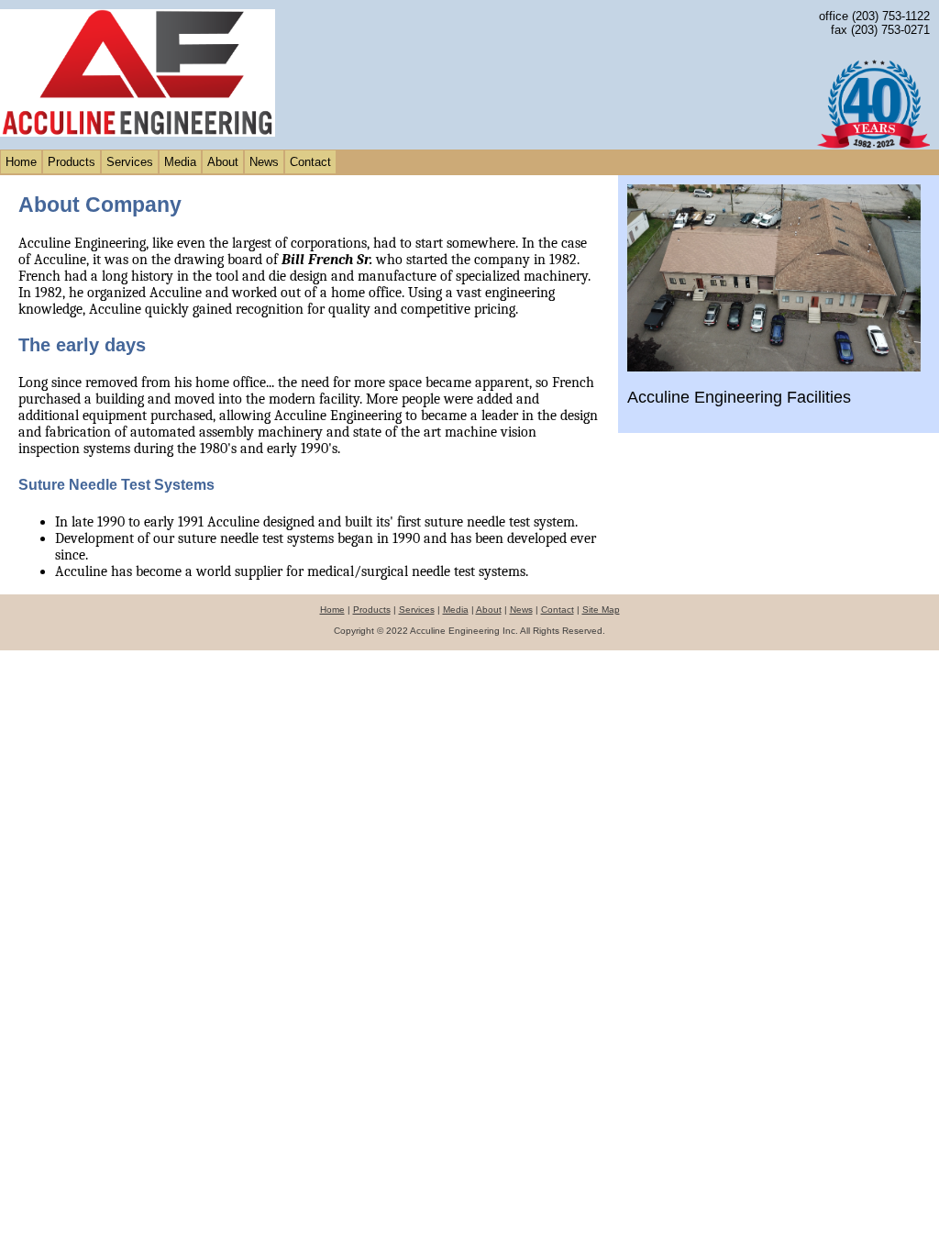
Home (21, 162)
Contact (310, 162)
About (222, 162)
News (264, 162)
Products (71, 162)
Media (180, 162)
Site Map (601, 609)
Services (129, 162)
